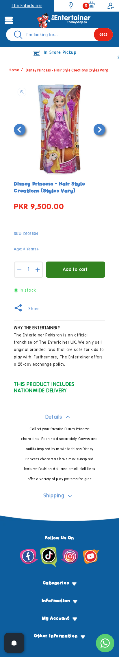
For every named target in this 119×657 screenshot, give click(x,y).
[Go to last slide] (19, 129)
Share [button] (34, 309)
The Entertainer (27, 6)
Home (14, 70)
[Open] (14, 643)
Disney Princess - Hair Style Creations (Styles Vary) (67, 70)
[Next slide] (99, 129)
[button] (8, 20)
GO (103, 34)
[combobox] (59, 34)
